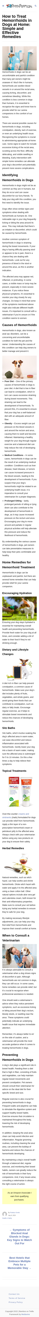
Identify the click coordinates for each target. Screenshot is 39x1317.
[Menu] (3, 6)
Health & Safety (7, 1218)
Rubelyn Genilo (15, 1212)
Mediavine (25, 1314)
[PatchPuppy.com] (19, 6)
